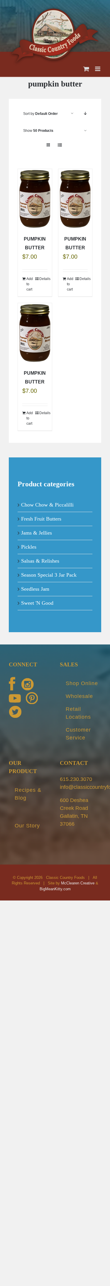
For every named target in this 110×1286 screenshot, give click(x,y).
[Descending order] (85, 109)
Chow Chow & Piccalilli (47, 500)
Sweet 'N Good (37, 598)
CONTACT (74, 758)
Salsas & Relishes (40, 556)
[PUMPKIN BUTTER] (35, 194)
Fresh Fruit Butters (41, 514)
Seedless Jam (35, 584)
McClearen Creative (77, 878)
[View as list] (60, 140)
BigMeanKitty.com (55, 884)
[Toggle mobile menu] (98, 64)
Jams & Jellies (36, 528)
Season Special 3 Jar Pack (49, 570)
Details (43, 274)
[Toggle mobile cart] (86, 64)
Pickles (28, 542)
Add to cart (29, 279)
